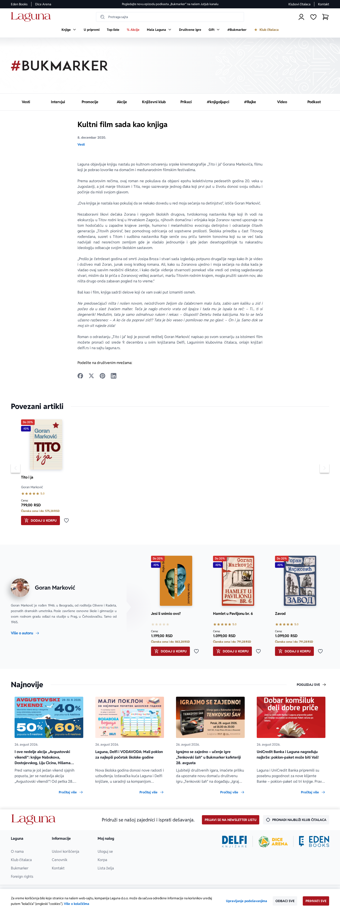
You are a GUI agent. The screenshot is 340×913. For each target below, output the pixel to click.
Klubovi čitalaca (299, 4)
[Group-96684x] (314, 841)
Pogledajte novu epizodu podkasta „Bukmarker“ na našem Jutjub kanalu (170, 4)
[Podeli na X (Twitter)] (91, 376)
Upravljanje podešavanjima (246, 901)
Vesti (81, 144)
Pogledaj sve (308, 685)
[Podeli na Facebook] (80, 376)
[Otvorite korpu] (325, 17)
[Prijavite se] (301, 17)
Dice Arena (43, 4)
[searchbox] (170, 17)
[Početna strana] (32, 17)
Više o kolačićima (76, 904)
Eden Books (19, 4)
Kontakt (323, 4)
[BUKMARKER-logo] (59, 66)
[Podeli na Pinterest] (102, 376)
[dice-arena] (273, 841)
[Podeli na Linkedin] (113, 376)
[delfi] (234, 841)
